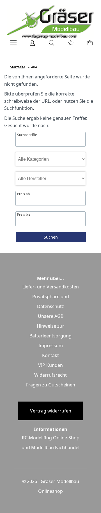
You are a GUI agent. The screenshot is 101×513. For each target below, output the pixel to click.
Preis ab (23, 194)
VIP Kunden (50, 365)
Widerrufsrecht (50, 375)
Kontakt (50, 355)
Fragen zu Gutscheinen (50, 385)
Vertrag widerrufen (50, 411)
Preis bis (23, 214)
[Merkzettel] (69, 44)
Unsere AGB (50, 316)
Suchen (51, 237)
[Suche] (50, 44)
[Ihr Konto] (31, 44)
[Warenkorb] (88, 44)
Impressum (50, 345)
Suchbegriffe (27, 135)
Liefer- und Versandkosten (50, 287)
